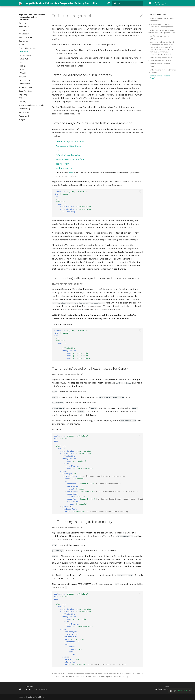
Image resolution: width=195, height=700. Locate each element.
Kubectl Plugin (25, 87)
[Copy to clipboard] (140, 191)
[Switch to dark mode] (109, 3)
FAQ (20, 98)
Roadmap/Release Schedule (31, 105)
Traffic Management (28, 48)
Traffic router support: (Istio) (160, 37)
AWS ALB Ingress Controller (70, 141)
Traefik (23, 73)
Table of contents (157, 15)
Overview (23, 23)
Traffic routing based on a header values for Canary (160, 59)
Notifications (24, 84)
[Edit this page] (141, 15)
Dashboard (23, 41)
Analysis (22, 77)
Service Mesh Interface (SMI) (70, 159)
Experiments (24, 80)
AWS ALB (24, 59)
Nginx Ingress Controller (68, 155)
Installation (24, 27)
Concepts (23, 30)
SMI (22, 69)
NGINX (23, 66)
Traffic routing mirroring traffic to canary (162, 71)
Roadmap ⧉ (24, 116)
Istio (22, 62)
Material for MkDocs (36, 697)
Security (22, 102)
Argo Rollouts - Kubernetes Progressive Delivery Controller (32, 17)
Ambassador (25, 55)
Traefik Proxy (62, 164)
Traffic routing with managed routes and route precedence (161, 31)
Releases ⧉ (24, 112)
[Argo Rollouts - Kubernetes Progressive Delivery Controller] (20, 3)
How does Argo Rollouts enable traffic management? (161, 25)
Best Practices (25, 91)
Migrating (23, 94)
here (70, 172)
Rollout (22, 44)
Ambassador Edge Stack (68, 146)
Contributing (24, 109)
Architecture (24, 34)
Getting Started (25, 37)
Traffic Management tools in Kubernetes (161, 19)
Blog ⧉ (22, 119)
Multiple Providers (65, 168)
